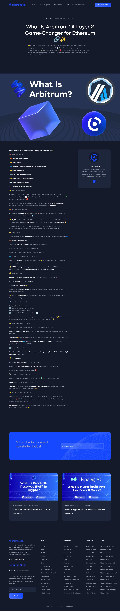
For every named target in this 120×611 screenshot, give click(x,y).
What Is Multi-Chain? (107, 556)
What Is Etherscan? (106, 586)
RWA (65, 573)
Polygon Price (90, 576)
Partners (44, 556)
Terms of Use (68, 556)
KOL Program (45, 593)
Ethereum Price (91, 549)
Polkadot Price (91, 593)
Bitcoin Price (90, 546)
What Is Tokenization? (107, 563)
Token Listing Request (71, 589)
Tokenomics (45, 583)
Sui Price (88, 589)
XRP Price (89, 566)
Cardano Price (91, 563)
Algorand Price (91, 586)
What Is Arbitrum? (106, 566)
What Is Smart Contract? (108, 583)
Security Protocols (70, 576)
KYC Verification (46, 569)
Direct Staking (68, 583)
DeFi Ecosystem (45, 5)
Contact (44, 559)
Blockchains (58, 5)
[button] (67, 5)
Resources (49, 18)
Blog (42, 563)
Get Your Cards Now (102, 4)
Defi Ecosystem (46, 553)
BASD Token (45, 576)
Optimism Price (91, 573)
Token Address (46, 579)
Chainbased (94, 166)
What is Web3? (105, 553)
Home (34, 5)
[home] (17, 5)
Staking (66, 563)
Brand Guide (45, 589)
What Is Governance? (107, 576)
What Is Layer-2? (105, 579)
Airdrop (66, 559)
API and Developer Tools (72, 579)
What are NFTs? (105, 549)
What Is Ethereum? (106, 569)
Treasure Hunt (68, 566)
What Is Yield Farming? (108, 589)
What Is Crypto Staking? (108, 573)
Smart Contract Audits (49, 573)
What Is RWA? (104, 593)
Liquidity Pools (68, 586)
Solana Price (90, 556)
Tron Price (89, 569)
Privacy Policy (68, 553)
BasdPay (67, 569)
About (43, 549)
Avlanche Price (91, 583)
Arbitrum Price (90, 553)
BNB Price (89, 559)
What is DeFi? (104, 559)
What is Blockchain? (107, 546)
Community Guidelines (71, 546)
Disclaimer (67, 549)
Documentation (46, 566)
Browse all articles (100, 466)
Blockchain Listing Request (73, 593)
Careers (44, 586)
